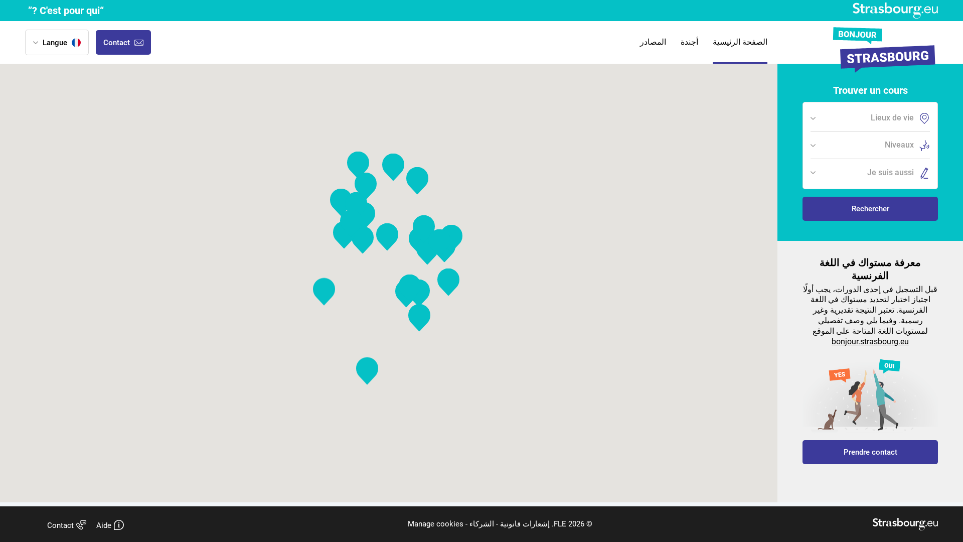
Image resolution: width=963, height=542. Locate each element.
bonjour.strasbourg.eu (870, 341)
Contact (60, 525)
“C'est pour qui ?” (66, 11)
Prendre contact (870, 452)
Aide (103, 525)
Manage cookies (435, 523)
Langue (55, 42)
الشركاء (480, 523)
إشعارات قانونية (524, 523)
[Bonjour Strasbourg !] (883, 51)
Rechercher (870, 208)
